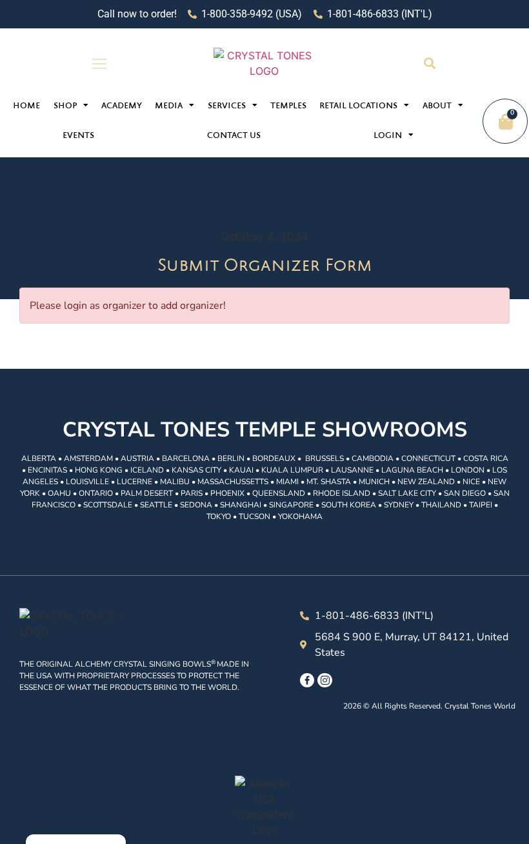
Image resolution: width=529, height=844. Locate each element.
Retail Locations (358, 106)
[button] (429, 63)
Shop (65, 106)
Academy (121, 106)
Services (227, 106)
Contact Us (234, 136)
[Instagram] (324, 680)
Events (78, 136)
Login (388, 136)
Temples (288, 106)
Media (169, 106)
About (437, 106)
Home (26, 106)
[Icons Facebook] (307, 680)
